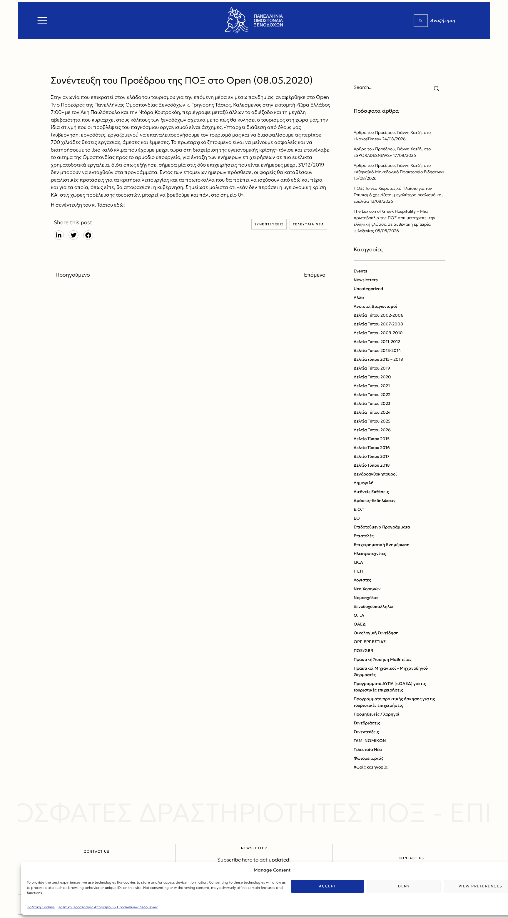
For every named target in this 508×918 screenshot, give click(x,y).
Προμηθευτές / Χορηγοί (377, 714)
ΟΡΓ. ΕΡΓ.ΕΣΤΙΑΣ (370, 641)
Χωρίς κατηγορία (370, 767)
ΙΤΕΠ (358, 571)
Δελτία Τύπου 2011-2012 (377, 341)
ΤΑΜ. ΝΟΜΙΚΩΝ (370, 740)
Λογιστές (362, 580)
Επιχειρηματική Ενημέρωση (382, 544)
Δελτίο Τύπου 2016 (372, 447)
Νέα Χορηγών (367, 588)
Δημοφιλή (364, 482)
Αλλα (359, 297)
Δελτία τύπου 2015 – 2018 (378, 359)
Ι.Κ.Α (358, 562)
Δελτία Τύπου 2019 (372, 368)
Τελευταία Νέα (308, 224)
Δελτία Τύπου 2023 (372, 403)
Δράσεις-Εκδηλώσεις (374, 500)
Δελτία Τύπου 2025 (372, 421)
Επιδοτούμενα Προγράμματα (382, 527)
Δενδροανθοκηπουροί (375, 474)
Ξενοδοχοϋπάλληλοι (374, 606)
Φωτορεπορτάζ (368, 758)
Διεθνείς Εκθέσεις (371, 491)
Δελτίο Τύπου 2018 (372, 465)
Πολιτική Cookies (41, 907)
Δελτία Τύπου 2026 (372, 430)
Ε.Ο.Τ (359, 509)
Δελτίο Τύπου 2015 (372, 438)
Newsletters (366, 279)
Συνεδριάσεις (367, 723)
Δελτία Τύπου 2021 (372, 385)
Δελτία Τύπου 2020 (372, 377)
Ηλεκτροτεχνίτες (370, 553)
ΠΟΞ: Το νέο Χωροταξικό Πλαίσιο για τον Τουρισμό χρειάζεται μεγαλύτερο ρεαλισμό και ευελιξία (398, 195)
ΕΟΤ (358, 518)
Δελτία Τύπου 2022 (372, 394)
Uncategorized (368, 288)
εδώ (118, 205)
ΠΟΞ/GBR (363, 650)
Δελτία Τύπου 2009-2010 (378, 332)
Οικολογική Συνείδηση (376, 633)
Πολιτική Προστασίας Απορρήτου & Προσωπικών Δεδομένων (108, 907)
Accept (327, 886)
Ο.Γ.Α (359, 615)
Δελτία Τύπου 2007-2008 (378, 324)
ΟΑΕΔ (360, 624)
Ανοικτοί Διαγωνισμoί (375, 306)
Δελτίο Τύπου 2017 (372, 456)
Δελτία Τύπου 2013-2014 (377, 350)
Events (360, 271)
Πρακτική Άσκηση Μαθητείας (383, 659)
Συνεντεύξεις (269, 224)
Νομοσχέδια (366, 597)
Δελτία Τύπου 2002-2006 (378, 315)
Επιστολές (364, 535)
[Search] (421, 20)
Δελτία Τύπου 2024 (372, 412)
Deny (404, 886)
